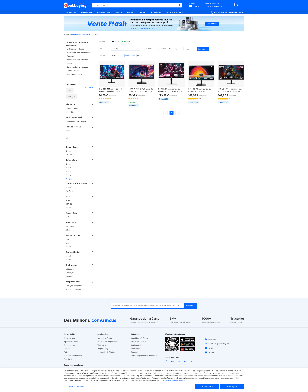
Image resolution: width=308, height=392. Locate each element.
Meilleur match (117, 55)
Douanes (134, 352)
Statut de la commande (73, 356)
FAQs (66, 352)
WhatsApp (212, 339)
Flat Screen (70, 155)
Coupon (141, 12)
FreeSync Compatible (74, 286)
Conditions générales (139, 338)
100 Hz (69, 168)
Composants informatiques (77, 67)
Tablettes (70, 56)
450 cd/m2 (70, 276)
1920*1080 (70, 112)
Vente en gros (102, 345)
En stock (148, 49)
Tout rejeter (232, 386)
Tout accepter (207, 386)
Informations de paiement (107, 342)
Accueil (66, 34)
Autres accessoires (74, 74)
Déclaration (135, 349)
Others (68, 151)
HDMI (68, 230)
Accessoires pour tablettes (77, 60)
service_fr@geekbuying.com (219, 343)
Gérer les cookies (76, 386)
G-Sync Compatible (73, 289)
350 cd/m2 (70, 269)
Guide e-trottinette (174, 12)
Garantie (67, 349)
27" (67, 134)
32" (67, 138)
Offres (130, 12)
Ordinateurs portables (75, 49)
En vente (163, 49)
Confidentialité (136, 345)
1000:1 (68, 256)
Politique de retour (138, 342)
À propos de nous (71, 342)
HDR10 (68, 200)
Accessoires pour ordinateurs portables (80, 52)
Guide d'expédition (104, 338)
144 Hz (69, 171)
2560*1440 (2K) (72, 108)
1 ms (68, 239)
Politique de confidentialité (175, 380)
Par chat (211, 352)
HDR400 (69, 204)
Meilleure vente (103, 12)
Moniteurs (70, 63)
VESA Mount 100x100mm (76, 121)
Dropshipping (102, 349)
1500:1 (68, 260)
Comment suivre (70, 338)
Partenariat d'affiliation (106, 352)
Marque (119, 12)
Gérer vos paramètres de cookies (144, 356)
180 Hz (69, 175)
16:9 (68, 217)
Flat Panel (70, 191)
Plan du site (68, 359)
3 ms (68, 243)
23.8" (68, 131)
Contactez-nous (70, 345)
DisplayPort (70, 226)
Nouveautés (86, 12)
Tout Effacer (88, 87)
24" (67, 142)
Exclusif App (155, 12)
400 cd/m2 (70, 273)
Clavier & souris (73, 71)
